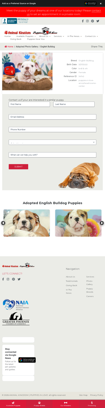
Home (7, 36)
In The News (73, 36)
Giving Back (15, 39)
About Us (43, 36)
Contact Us (90, 36)
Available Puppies (24, 36)
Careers (90, 296)
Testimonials (72, 281)
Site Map (83, 395)
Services (58, 36)
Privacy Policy (96, 395)
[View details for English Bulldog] (27, 223)
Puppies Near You (36, 39)
